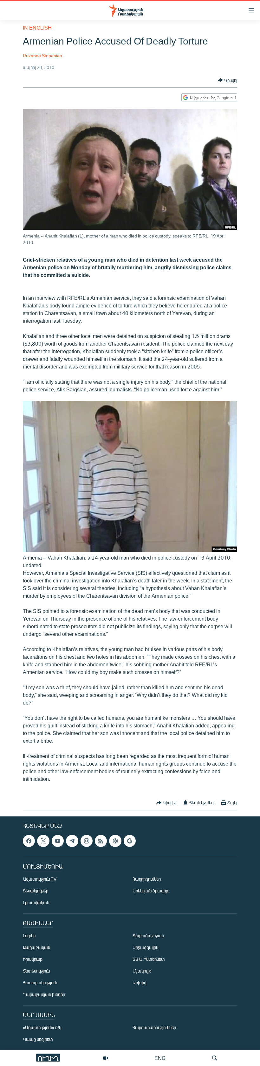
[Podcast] (115, 841)
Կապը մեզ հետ (38, 1039)
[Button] (227, 80)
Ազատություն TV (39, 879)
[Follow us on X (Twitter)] (43, 841)
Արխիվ (139, 982)
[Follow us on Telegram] (72, 841)
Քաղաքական (36, 947)
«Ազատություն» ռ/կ (42, 1027)
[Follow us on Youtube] (58, 841)
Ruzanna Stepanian (42, 55)
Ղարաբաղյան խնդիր (44, 994)
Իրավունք (32, 959)
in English (37, 27)
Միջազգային (145, 947)
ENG (160, 1058)
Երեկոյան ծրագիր (150, 890)
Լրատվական (36, 902)
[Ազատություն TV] (105, 1058)
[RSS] (101, 841)
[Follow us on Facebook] (29, 841)
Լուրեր (29, 935)
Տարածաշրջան (148, 935)
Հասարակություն (40, 982)
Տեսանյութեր (35, 890)
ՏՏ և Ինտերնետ (149, 959)
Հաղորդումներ (147, 879)
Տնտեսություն (36, 970)
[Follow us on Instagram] (87, 841)
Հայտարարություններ (154, 1027)
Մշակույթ (142, 970)
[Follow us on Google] (130, 841)
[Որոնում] (214, 1058)
